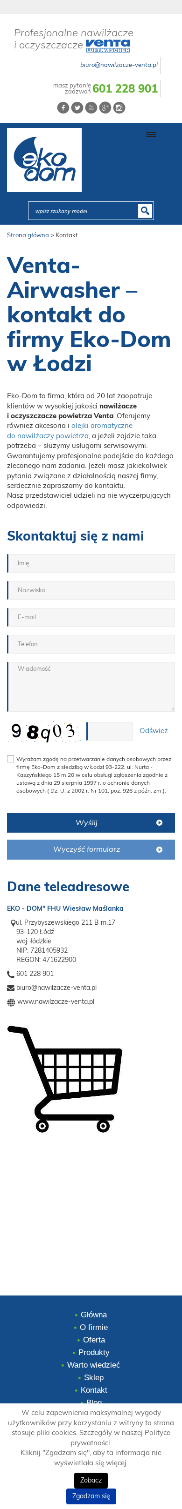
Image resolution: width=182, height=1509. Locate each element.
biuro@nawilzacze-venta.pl (119, 65)
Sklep (94, 1377)
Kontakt (94, 1390)
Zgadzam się (91, 1496)
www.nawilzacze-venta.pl (55, 1002)
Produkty (94, 1352)
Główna (94, 1314)
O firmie (94, 1327)
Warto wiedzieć (93, 1365)
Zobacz (91, 1480)
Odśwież (154, 731)
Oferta (94, 1339)
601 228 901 (125, 89)
